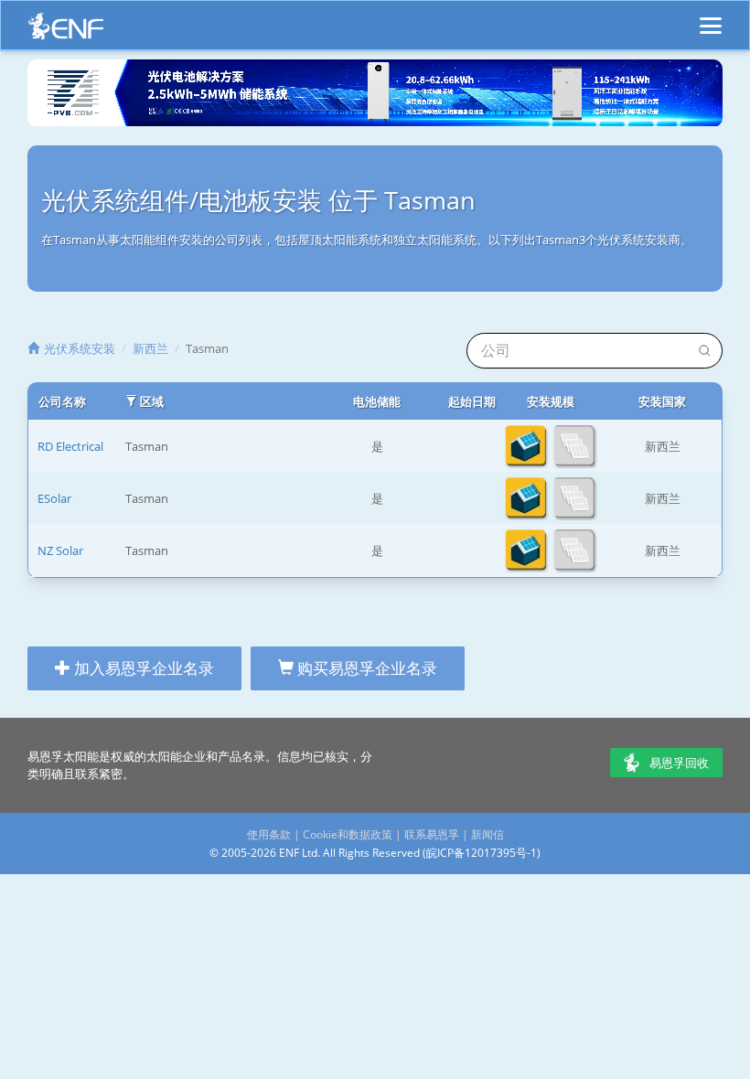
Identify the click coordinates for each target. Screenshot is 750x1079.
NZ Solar (60, 550)
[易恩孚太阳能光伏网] (65, 30)
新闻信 (487, 834)
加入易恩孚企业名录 (142, 667)
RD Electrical (70, 446)
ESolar (54, 498)
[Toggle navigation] (711, 17)
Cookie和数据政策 (347, 834)
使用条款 (269, 834)
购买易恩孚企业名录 (365, 667)
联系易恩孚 (431, 834)
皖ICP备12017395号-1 (481, 852)
